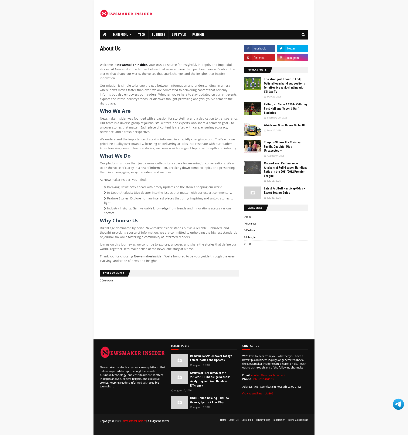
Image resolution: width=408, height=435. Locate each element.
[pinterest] (259, 57)
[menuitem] (105, 35)
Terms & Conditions (298, 419)
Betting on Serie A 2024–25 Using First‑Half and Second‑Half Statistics (285, 108)
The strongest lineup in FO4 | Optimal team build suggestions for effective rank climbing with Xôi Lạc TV (284, 85)
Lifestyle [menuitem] (179, 34)
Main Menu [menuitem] (121, 34)
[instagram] (292, 57)
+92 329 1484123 (263, 379)
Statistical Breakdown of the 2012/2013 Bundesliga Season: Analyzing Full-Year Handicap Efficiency (210, 379)
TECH (249, 244)
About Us (234, 419)
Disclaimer (279, 419)
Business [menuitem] (158, 34)
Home (223, 419)
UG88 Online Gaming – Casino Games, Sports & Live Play (209, 400)
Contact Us (247, 419)
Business (251, 223)
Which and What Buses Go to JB (284, 125)
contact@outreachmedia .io (268, 375)
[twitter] (292, 48)
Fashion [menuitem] (198, 34)
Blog (248, 216)
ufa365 (269, 393)
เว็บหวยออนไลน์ (252, 393)
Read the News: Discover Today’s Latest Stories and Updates (211, 358)
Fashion (250, 230)
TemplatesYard (128, 429)
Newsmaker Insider (132, 65)
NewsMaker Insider (134, 421)
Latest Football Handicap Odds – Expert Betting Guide (284, 190)
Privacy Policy (263, 419)
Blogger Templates (163, 429)
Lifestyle (250, 237)
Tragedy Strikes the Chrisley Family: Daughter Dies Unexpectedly (282, 146)
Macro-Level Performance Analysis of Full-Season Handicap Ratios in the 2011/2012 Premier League (285, 170)
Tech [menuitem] (141, 34)
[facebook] (259, 48)
